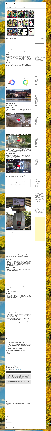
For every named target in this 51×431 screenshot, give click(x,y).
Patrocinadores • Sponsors (21, 7)
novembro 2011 (36, 161)
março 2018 (36, 105)
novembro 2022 (36, 85)
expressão (36, 195)
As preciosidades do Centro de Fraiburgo (39, 60)
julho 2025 (36, 81)
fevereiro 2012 (36, 158)
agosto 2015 (36, 118)
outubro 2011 (36, 162)
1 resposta (7, 40)
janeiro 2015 (36, 125)
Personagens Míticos (37, 181)
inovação (36, 198)
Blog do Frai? (14, 7)
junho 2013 (36, 143)
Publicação (36, 184)
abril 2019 (36, 97)
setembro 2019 (36, 93)
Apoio (10, 7)
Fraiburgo (37, 196)
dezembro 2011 (36, 160)
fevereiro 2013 (36, 147)
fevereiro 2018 (36, 106)
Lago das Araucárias (38, 199)
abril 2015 (36, 122)
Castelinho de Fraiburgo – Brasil (38, 56)
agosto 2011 (36, 164)
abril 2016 (36, 115)
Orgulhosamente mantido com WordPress (11, 427)
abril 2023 (36, 84)
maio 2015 (36, 121)
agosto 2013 (36, 141)
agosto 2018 (36, 101)
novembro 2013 (36, 138)
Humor (35, 176)
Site (6, 419)
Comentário (8, 404)
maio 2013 (36, 144)
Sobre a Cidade (36, 186)
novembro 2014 (36, 127)
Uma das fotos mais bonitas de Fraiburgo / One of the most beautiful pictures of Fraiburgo (39, 48)
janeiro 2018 (36, 107)
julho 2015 (36, 119)
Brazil (35, 193)
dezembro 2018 (36, 99)
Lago (35, 177)
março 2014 (36, 134)
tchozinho (38, 201)
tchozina (35, 201)
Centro (40, 193)
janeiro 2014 (36, 136)
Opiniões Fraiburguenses (38, 180)
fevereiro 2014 (36, 135)
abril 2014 (36, 133)
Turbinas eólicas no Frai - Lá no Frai (14, 398)
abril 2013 (36, 145)
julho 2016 (36, 113)
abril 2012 (36, 156)
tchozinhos (41, 201)
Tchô (43, 201)
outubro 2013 (36, 139)
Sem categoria (36, 185)
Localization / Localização (38, 178)
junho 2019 (36, 95)
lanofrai (43, 199)
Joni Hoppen (40, 198)
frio (39, 197)
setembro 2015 (36, 117)
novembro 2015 (36, 116)
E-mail (7, 416)
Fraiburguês (37, 197)
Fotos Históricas (36, 175)
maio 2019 (36, 96)
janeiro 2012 (36, 159)
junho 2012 (36, 154)
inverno (38, 198)
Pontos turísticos (37, 183)
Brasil (44, 192)
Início (7, 7)
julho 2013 (36, 142)
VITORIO (36, 72)
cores (43, 193)
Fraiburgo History (42, 196)
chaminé (42, 193)
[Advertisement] (40, 229)
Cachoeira (37, 193)
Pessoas (36, 182)
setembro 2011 (36, 163)
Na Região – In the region (38, 179)
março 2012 (36, 157)
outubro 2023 (36, 83)
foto (37, 195)
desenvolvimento (36, 194)
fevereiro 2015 (36, 124)
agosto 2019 (36, 94)
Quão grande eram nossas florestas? (39, 59)
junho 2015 (36, 120)
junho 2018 (36, 103)
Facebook (16, 369)
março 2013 (36, 146)
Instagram (19, 369)
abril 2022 (36, 86)
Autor (27, 7)
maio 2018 (36, 104)
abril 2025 (36, 82)
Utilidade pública (37, 188)
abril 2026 (36, 78)
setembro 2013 (36, 140)
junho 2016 (36, 114)
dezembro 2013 (36, 137)
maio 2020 (36, 92)
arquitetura (41, 192)
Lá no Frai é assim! (11, 4)
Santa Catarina (41, 200)
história (40, 197)
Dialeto (40, 194)
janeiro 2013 (36, 148)
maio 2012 (36, 155)
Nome (7, 413)
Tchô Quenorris (36, 187)
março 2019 (36, 98)
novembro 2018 (36, 100)
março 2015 (36, 123)
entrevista (42, 194)
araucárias (38, 192)
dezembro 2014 (36, 126)
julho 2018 (36, 102)
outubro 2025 (36, 79)
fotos (39, 195)
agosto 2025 (36, 80)
